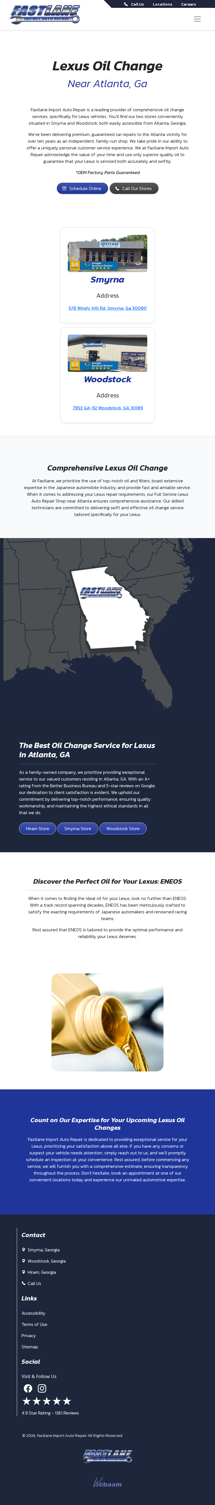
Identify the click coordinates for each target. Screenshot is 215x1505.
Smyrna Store (77, 828)
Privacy (29, 1335)
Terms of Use (34, 1324)
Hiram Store (37, 828)
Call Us (34, 1283)
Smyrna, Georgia (43, 1249)
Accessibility (33, 1313)
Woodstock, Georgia (46, 1261)
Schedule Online (85, 188)
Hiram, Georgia (41, 1272)
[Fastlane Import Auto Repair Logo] (45, 15)
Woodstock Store (123, 828)
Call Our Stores (137, 188)
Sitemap (30, 1346)
